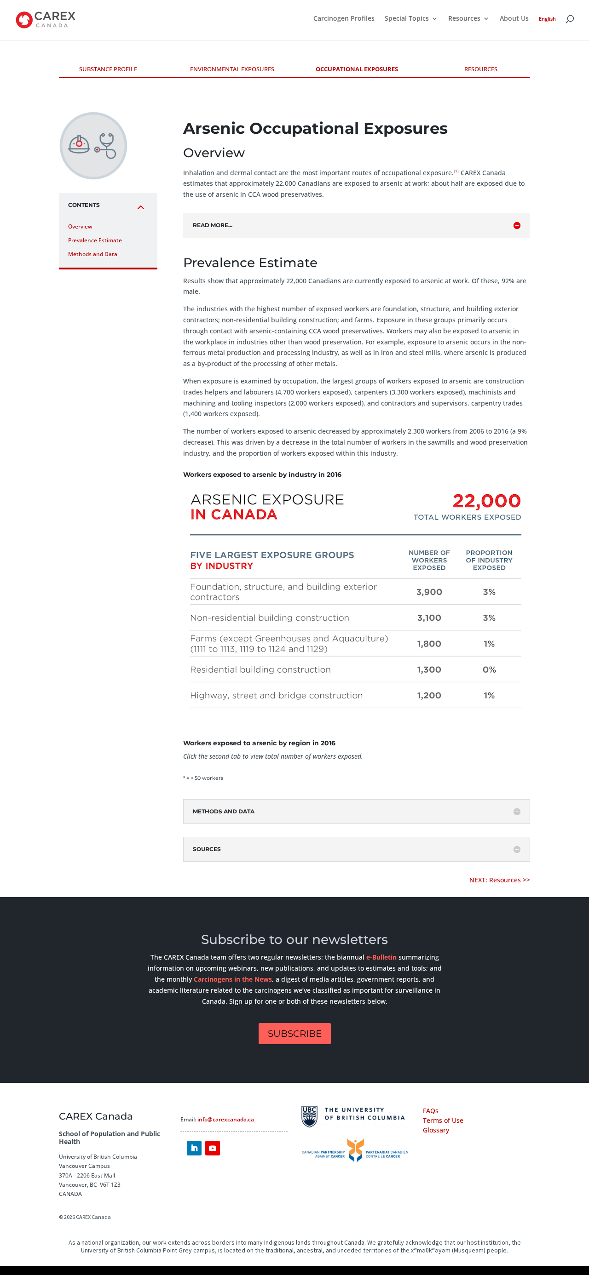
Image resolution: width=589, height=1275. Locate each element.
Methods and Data (92, 254)
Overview (80, 226)
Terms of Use (443, 1120)
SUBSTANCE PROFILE (108, 69)
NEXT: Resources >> (499, 879)
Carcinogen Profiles (344, 19)
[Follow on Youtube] (212, 1148)
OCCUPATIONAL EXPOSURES (357, 69)
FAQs (431, 1110)
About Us (514, 19)
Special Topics (407, 19)
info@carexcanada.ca (225, 1119)
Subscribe (295, 1033)
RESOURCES (480, 69)
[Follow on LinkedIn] (194, 1148)
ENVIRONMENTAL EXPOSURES (232, 69)
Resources (464, 19)
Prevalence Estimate (95, 240)
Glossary (436, 1130)
